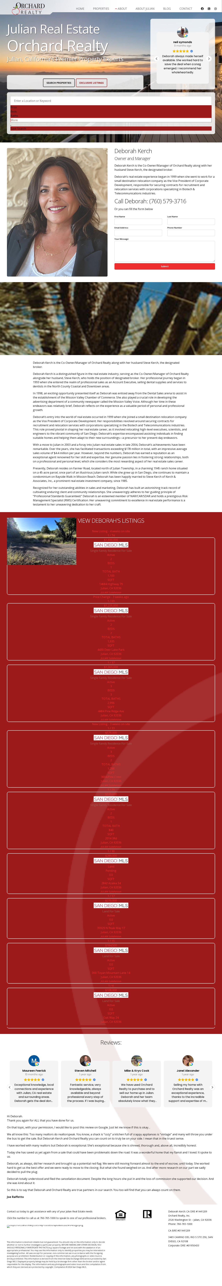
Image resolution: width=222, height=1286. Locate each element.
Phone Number (174, 227)
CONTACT (186, 9)
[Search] (10, 125)
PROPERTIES (101, 9)
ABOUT (122, 9)
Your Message (121, 239)
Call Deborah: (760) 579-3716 (150, 201)
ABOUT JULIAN (145, 9)
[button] (208, 58)
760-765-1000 (48, 1218)
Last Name (172, 216)
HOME (80, 9)
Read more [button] (183, 77)
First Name (119, 216)
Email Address (121, 227)
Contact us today (16, 1211)
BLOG (167, 9)
